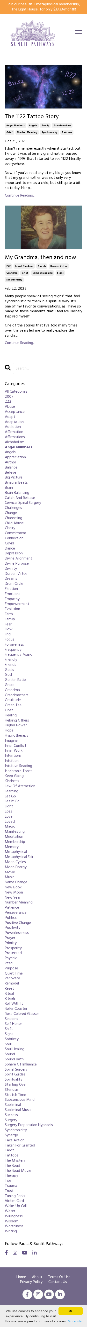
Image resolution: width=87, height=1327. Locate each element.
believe (10, 472)
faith (9, 614)
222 (8, 266)
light (9, 806)
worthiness (14, 1226)
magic (10, 826)
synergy (11, 1135)
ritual (9, 993)
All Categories (16, 391)
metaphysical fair (19, 857)
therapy (11, 1175)
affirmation (14, 432)
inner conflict (15, 746)
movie (10, 872)
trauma (11, 1186)
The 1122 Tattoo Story (32, 116)
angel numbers (15, 125)
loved (10, 821)
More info (75, 1321)
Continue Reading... (20, 195)
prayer (10, 938)
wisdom (11, 1221)
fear (8, 624)
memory (12, 847)
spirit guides (15, 1074)
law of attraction (20, 786)
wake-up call (16, 1206)
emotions (12, 594)
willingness (14, 1216)
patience (12, 907)
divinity (11, 568)
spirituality (13, 1079)
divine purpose (17, 563)
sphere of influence (21, 1064)
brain (9, 487)
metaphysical (16, 852)
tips (8, 1180)
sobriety (12, 1039)
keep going (14, 776)
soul (8, 1044)
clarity (10, 528)
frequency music (18, 654)
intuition (12, 761)
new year (13, 897)
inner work (13, 750)
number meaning (27, 132)
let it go (12, 801)
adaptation (14, 422)
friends (10, 665)
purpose (11, 968)
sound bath (14, 1059)
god (8, 674)
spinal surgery (16, 1069)
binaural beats (16, 482)
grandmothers (62, 125)
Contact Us (57, 1282)
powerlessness (17, 933)
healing (11, 715)
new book (13, 887)
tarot (9, 1150)
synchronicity (50, 132)
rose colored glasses (22, 1014)
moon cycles (15, 862)
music (9, 877)
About (37, 1277)
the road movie (18, 1171)
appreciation (15, 457)
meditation (14, 837)
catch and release (20, 498)
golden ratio (15, 680)
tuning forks (15, 1196)
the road (12, 1165)
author (10, 462)
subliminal (13, 1105)
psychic (11, 958)
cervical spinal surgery (23, 503)
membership (15, 842)
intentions (13, 755)
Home (21, 1277)
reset (9, 988)
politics (11, 918)
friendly (11, 659)
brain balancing (17, 493)
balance (11, 467)
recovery (12, 978)
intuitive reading (18, 766)
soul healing (14, 1049)
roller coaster (16, 1008)
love (9, 816)
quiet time (14, 973)
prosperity (13, 948)
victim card (14, 1201)
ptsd (9, 963)
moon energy (16, 867)
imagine (11, 740)
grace (9, 685)
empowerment (17, 604)
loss (8, 811)
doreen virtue (58, 266)
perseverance (16, 912)
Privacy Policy (31, 1282)
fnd (8, 634)
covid (9, 543)
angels (33, 125)
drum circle (14, 584)
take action (14, 1140)
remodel (12, 983)
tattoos (67, 132)
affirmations (15, 437)
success (11, 1115)
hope (9, 730)
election (11, 589)
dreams (11, 578)
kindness (12, 781)
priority (11, 943)
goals (9, 670)
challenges (13, 508)
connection (14, 538)
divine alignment (18, 558)
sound (10, 1054)
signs (60, 273)
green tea (13, 705)
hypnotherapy (16, 735)
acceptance (15, 412)
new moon (14, 892)
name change (16, 882)
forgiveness (14, 644)
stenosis (12, 1089)
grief (9, 132)
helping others (17, 720)
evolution (12, 609)
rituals (10, 998)
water (10, 1211)
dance (10, 548)
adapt (10, 417)
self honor (13, 1024)
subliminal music (18, 1110)
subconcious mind (20, 1099)
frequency (13, 649)
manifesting (15, 831)
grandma (11, 273)
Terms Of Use (59, 1277)
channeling (13, 518)
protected (13, 953)
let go (10, 796)
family (45, 125)
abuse (10, 406)
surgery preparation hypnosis (29, 1125)
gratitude (13, 700)
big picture (13, 477)
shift (9, 1029)
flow (9, 629)
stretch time (15, 1095)
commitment (16, 533)
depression (14, 553)
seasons (11, 1019)
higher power (16, 725)
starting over (16, 1084)
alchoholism (14, 442)
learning (11, 791)
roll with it (14, 1003)
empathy (12, 599)
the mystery (15, 1160)
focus (9, 639)
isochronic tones (18, 771)
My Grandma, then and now (40, 257)
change (11, 513)
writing (11, 1231)
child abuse (14, 523)
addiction (13, 427)
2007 (9, 396)
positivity (12, 927)
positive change (18, 923)
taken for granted (20, 1145)
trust (9, 1191)
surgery (11, 1120)
